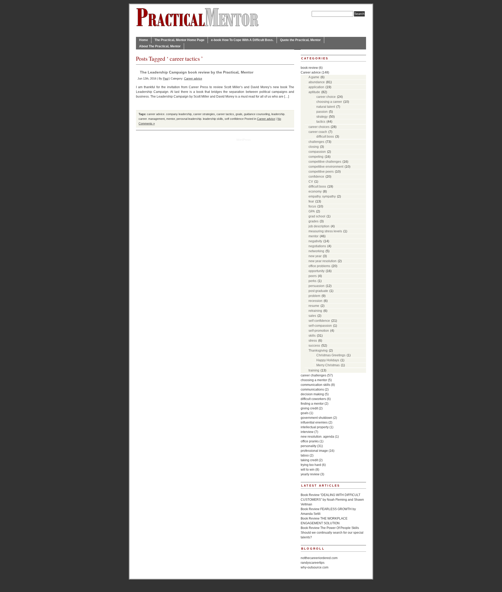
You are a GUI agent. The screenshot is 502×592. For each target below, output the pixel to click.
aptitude (314, 92)
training (314, 370)
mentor (170, 118)
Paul (165, 78)
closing (314, 147)
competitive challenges (325, 161)
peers (313, 276)
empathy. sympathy (322, 196)
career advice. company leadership (169, 114)
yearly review (310, 474)
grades (313, 221)
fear (311, 201)
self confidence (234, 118)
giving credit (309, 408)
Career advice (193, 78)
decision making (312, 394)
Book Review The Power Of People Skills (330, 528)
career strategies (204, 114)
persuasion (316, 286)
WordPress (243, 139)
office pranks (310, 441)
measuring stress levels (325, 231)
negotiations (317, 246)
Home (143, 40)
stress (313, 340)
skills (312, 335)
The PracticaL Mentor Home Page (179, 40)
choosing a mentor (314, 380)
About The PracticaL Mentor (160, 46)
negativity (315, 241)
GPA (312, 211)
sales (312, 316)
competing (316, 157)
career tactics (225, 114)
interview (307, 432)
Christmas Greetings (330, 355)
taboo (305, 455)
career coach (318, 132)
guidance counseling (257, 114)
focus (312, 206)
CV (311, 181)
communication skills (315, 385)
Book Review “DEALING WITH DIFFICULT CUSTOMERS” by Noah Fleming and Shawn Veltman (332, 499)
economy (315, 191)
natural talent (325, 107)
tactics (320, 121)
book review (309, 68)
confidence (316, 176)
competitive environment (326, 166)
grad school (317, 216)
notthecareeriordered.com (319, 558)
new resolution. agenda (317, 436)
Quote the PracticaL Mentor (300, 40)
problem (314, 296)
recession (315, 301)
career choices (319, 127)
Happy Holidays (327, 360)
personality (308, 446)
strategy (322, 117)
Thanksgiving (318, 350)
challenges (316, 142)
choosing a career (329, 102)
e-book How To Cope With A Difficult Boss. (242, 40)
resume (314, 306)
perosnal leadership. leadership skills (199, 118)
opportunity (316, 271)
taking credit (309, 460)
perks (312, 281)
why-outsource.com (314, 567)
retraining (315, 311)
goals (239, 114)
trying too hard (311, 465)
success (314, 345)
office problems (319, 266)
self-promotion (319, 330)
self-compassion (320, 326)
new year (315, 256)
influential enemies (314, 422)
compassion (317, 152)
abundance (317, 82)
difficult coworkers (313, 399)
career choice (326, 97)
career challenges (313, 375)
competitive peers (321, 171)
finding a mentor (312, 403)
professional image (314, 451)
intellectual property (315, 427)
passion (322, 112)
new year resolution (322, 261)
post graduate (318, 291)
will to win (308, 469)
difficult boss (325, 136)
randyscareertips (312, 563)
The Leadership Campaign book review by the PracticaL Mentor (196, 72)
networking (316, 251)
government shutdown (316, 418)
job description (319, 226)
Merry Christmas (328, 365)
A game (314, 77)
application (316, 87)
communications (312, 389)
